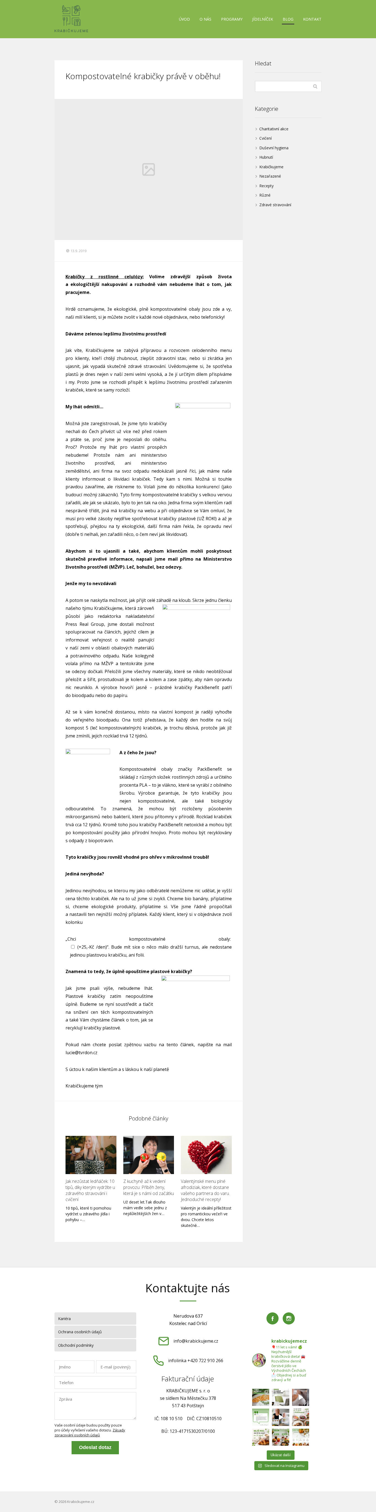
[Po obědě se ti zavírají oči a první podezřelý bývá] (280, 1397)
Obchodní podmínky (76, 1345)
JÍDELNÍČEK (262, 19)
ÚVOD (184, 19)
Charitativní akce (273, 128)
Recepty (266, 185)
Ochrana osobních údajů (80, 1331)
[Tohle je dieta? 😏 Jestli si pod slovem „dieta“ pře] (260, 1397)
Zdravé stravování (275, 204)
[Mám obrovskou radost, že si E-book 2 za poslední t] (280, 1417)
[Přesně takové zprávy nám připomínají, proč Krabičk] (260, 1417)
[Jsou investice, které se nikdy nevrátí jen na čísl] (300, 1397)
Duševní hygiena (273, 147)
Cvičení (265, 138)
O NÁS (205, 19)
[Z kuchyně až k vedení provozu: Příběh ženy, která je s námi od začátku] (148, 1155)
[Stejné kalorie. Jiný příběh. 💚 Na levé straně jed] (280, 1437)
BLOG (288, 19)
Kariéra (64, 1318)
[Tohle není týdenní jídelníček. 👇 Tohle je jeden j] (300, 1437)
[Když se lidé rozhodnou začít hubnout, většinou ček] (300, 1417)
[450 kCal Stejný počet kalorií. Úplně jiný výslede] (260, 1437)
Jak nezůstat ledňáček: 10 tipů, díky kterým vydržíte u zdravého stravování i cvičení (90, 1190)
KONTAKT (312, 19)
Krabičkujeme (271, 166)
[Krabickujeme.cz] (71, 19)
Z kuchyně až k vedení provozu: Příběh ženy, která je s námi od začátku (148, 1187)
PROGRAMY (232, 19)
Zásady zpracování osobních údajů (90, 1432)
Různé (265, 195)
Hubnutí (266, 157)
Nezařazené (270, 176)
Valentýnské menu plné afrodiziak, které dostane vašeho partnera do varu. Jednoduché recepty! (205, 1190)
